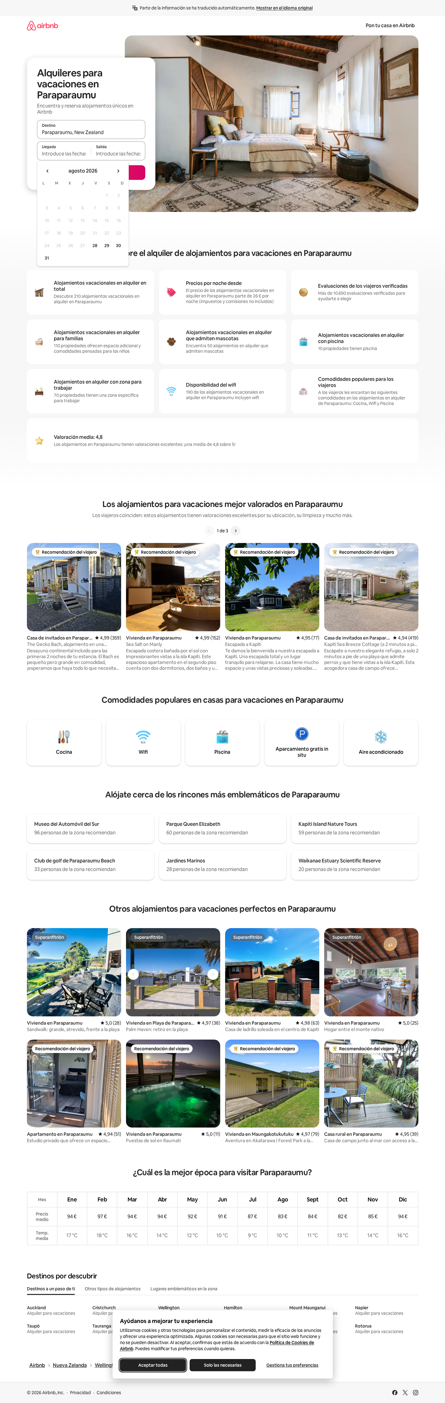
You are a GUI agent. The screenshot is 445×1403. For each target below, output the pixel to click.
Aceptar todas (153, 1365)
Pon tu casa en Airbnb (390, 25)
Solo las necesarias (222, 1365)
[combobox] (91, 132)
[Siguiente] (235, 531)
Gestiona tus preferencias (292, 1365)
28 (94, 245)
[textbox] (64, 153)
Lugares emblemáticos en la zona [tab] (183, 1289)
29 (106, 245)
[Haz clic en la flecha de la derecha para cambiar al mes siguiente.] (118, 171)
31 (47, 258)
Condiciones (109, 1392)
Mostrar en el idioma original (284, 8)
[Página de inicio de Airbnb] (42, 25)
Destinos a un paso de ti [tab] (51, 1289)
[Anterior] (209, 531)
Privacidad (80, 1392)
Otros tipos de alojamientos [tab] (113, 1289)
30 (118, 245)
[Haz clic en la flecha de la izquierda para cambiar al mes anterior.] (48, 171)
